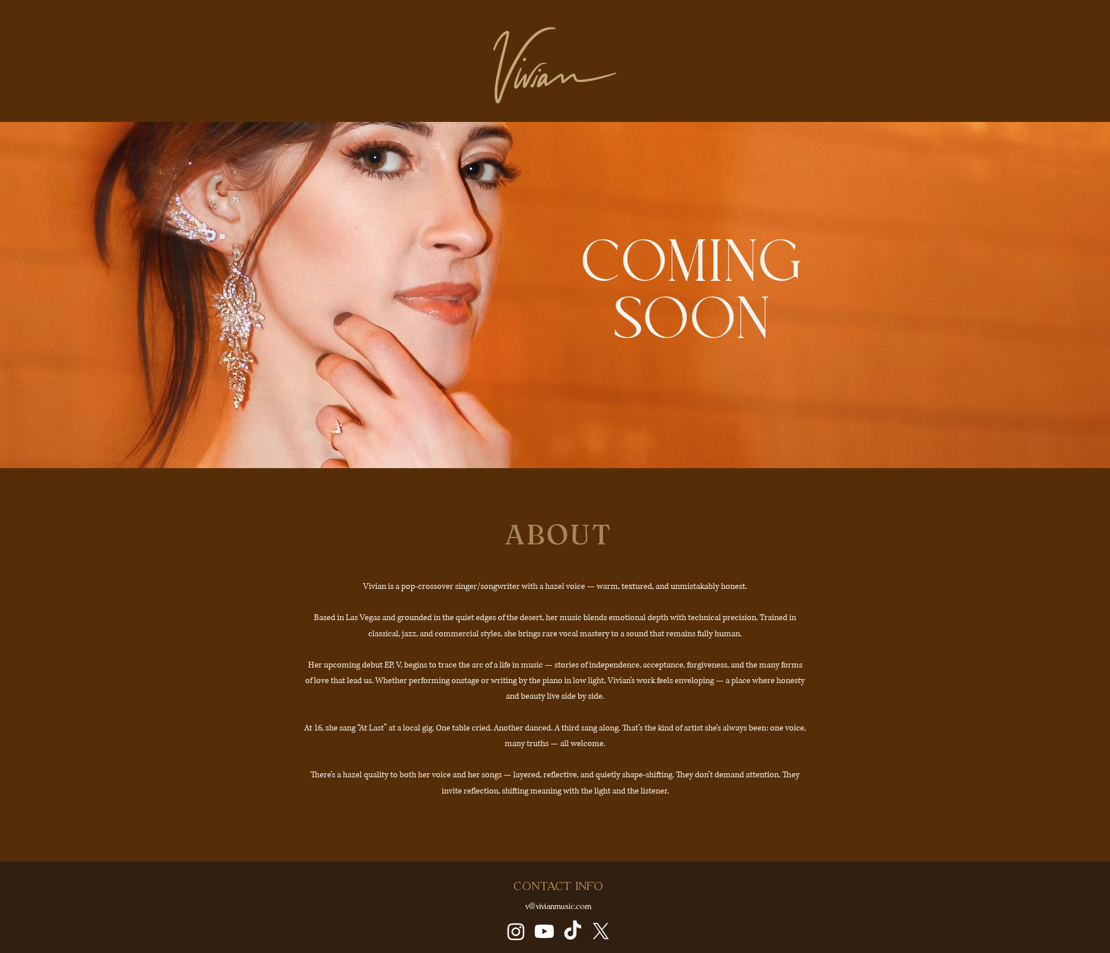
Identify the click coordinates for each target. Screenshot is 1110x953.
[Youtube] (544, 931)
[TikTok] (572, 931)
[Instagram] (516, 931)
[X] (601, 931)
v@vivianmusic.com (558, 906)
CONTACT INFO (558, 886)
